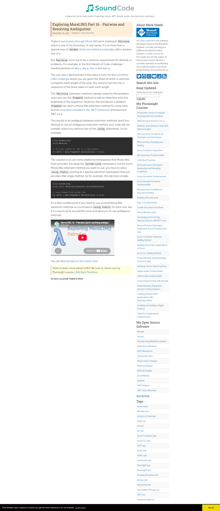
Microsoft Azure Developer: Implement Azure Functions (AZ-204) (152, 228)
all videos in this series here (82, 261)
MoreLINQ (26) (144, 485)
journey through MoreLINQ (82, 41)
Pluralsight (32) (144, 470)
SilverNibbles (143, 376)
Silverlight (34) (143, 465)
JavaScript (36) (144, 460)
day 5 (78, 68)
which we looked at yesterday (96, 49)
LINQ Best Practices (86, 272)
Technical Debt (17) (145, 499)
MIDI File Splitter (144, 371)
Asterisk (141, 380)
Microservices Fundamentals (150, 155)
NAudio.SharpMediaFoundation (152, 341)
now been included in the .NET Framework (85, 109)
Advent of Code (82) (146, 416)
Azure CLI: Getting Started (149, 253)
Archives (142, 396)
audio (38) (141, 450)
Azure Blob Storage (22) (148, 490)
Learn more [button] (80, 508)
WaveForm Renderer (147, 346)
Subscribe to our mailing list (149, 92)
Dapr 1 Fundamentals (147, 202)
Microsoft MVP (148, 41)
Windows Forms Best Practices (151, 266)
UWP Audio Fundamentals (149, 276)
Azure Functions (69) (146, 436)
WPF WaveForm (145, 351)
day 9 (85, 68)
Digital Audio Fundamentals (150, 271)
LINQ (83, 33)
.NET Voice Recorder (146, 390)
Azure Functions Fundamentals (151, 176)
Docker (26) (142, 480)
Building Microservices (147, 197)
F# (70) (140, 431)
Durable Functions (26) (147, 475)
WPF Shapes (143, 385)
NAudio (140, 331)
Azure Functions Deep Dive (149, 150)
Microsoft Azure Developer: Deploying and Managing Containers (150, 168)
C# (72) (140, 426)
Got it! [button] (211, 508)
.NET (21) (141, 494)
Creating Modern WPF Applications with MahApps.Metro (147, 297)
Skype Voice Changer (147, 361)
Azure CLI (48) (143, 441)
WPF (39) (141, 446)
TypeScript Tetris (145, 356)
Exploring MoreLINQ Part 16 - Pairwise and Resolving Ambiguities (88, 26)
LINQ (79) (141, 421)
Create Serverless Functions (150, 207)
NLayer (140, 336)
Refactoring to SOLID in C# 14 (151, 121)
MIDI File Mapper (145, 366)
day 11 (93, 68)
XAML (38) (142, 455)
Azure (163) (142, 406)
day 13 (106, 68)
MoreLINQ (90, 33)
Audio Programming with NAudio (152, 281)
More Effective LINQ (146, 212)
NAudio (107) (143, 411)
